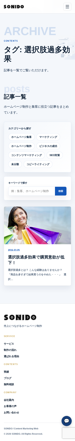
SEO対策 (55, 155)
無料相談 (9, 384)
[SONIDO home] (14, 7)
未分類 (15, 164)
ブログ (7, 378)
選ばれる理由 (11, 356)
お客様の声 (10, 406)
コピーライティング (38, 164)
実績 (6, 371)
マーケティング (48, 136)
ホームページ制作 (21, 146)
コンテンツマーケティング (26, 155)
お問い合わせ (11, 412)
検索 (60, 191)
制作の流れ (10, 349)
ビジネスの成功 (48, 146)
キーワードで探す (17, 182)
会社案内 (9, 399)
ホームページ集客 (21, 136)
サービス (9, 343)
